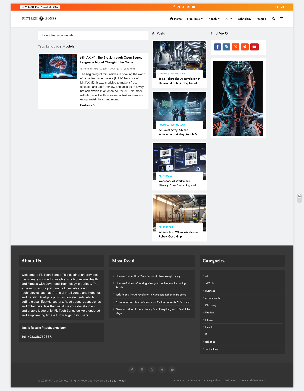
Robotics (164, 73)
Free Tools (193, 19)
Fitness (209, 320)
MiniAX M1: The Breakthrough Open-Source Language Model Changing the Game (111, 60)
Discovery (210, 305)
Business (210, 291)
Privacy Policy (212, 380)
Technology (244, 19)
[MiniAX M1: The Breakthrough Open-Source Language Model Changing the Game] (58, 66)
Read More (86, 105)
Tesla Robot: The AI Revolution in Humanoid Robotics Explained (179, 81)
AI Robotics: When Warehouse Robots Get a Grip (178, 234)
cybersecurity (212, 298)
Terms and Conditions (252, 380)
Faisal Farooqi (90, 68)
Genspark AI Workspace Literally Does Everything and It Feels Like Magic (178, 185)
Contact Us (194, 380)
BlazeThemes (118, 380)
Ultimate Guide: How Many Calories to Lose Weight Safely (148, 276)
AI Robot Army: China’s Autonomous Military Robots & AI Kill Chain (178, 134)
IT (206, 334)
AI (227, 19)
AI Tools (167, 175)
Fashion (261, 19)
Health (212, 19)
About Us (179, 380)
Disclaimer (230, 380)
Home (177, 19)
